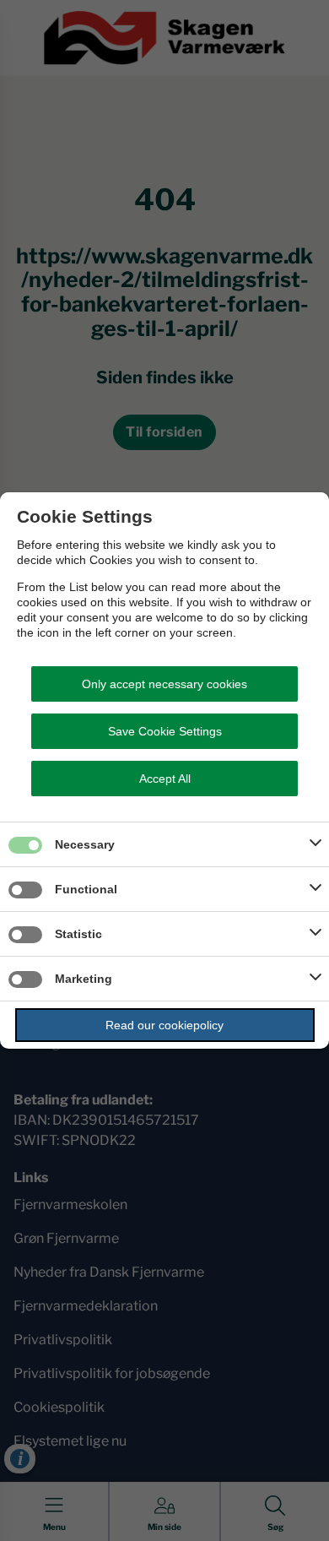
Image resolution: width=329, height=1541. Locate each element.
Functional (86, 889)
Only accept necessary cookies (164, 684)
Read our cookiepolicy (164, 1025)
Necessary (85, 844)
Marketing (83, 978)
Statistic (78, 934)
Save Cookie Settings (165, 731)
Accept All (165, 778)
